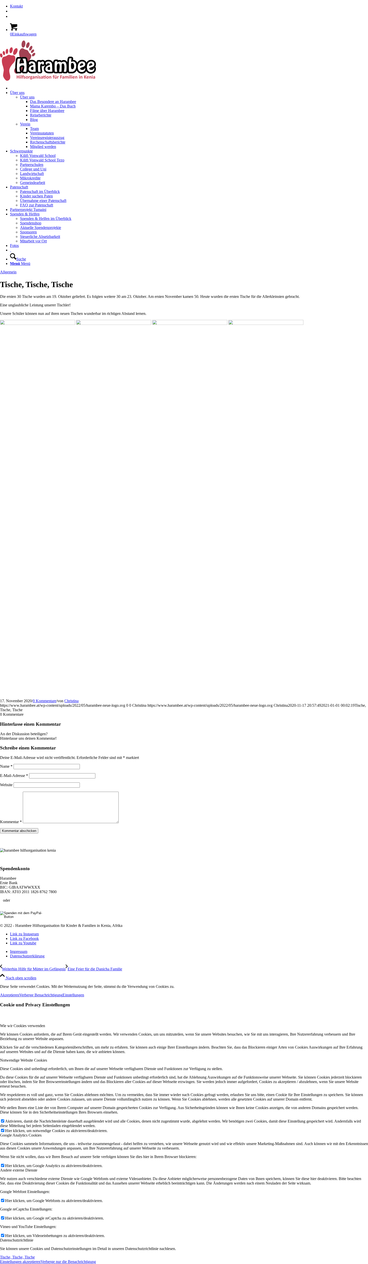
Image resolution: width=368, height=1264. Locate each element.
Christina (71, 701)
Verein (25, 124)
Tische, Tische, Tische (17, 1257)
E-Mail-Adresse (14, 775)
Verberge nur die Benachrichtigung (68, 1262)
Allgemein (8, 272)
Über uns (27, 97)
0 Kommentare (44, 701)
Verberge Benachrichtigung (41, 995)
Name (6, 766)
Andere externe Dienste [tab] (18, 1170)
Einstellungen (73, 995)
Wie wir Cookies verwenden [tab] (22, 1026)
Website (6, 785)
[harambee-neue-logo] (48, 79)
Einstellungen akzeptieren (20, 1262)
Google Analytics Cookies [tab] (21, 1135)
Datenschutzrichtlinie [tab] (16, 1240)
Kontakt (16, 6)
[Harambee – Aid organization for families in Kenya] (10, 250)
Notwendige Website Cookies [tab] (23, 1060)
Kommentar (11, 822)
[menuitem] (189, 6)
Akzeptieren (9, 995)
